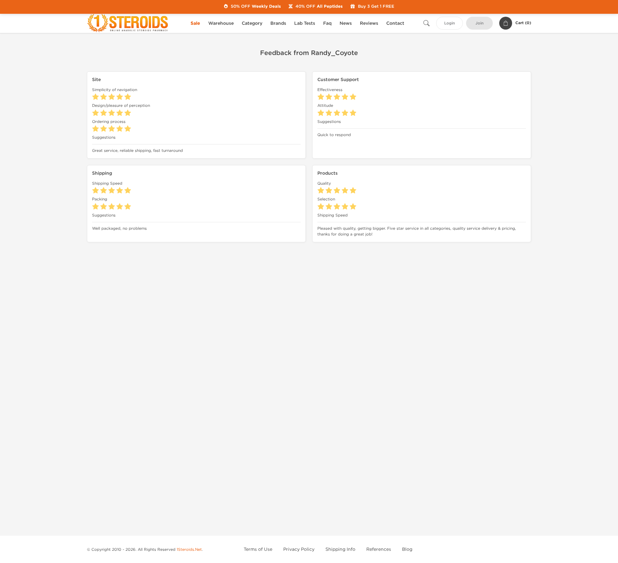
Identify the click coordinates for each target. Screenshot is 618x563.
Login (449, 23)
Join (479, 23)
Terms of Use (258, 549)
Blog (407, 549)
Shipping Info (340, 549)
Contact (395, 23)
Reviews (369, 23)
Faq (327, 23)
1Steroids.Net (189, 549)
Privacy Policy (298, 549)
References (378, 549)
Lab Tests (304, 23)
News (346, 23)
